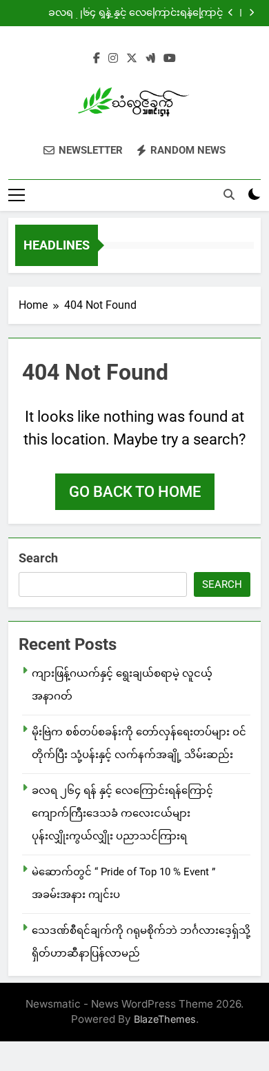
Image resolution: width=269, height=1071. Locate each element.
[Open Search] (229, 194)
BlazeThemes (165, 1019)
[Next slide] (251, 13)
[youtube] (169, 58)
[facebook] (96, 58)
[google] (150, 58)
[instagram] (113, 58)
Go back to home (135, 491)
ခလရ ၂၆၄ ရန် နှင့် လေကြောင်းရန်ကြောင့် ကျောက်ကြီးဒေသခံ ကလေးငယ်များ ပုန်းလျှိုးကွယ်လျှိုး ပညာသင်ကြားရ (135, 13)
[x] (131, 58)
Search (38, 558)
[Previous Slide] (230, 13)
